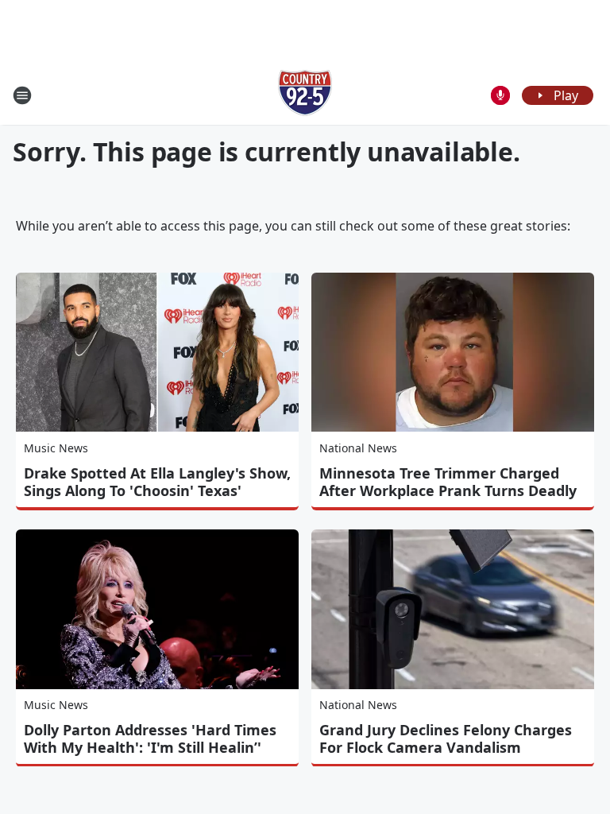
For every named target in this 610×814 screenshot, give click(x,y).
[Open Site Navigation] (22, 95)
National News (358, 447)
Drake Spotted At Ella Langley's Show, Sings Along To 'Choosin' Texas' (157, 481)
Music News (56, 447)
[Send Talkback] (500, 95)
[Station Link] (305, 95)
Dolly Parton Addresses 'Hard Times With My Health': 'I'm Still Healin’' (150, 738)
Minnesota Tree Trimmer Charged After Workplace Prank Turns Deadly (448, 481)
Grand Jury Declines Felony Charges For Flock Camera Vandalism (445, 738)
